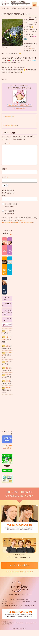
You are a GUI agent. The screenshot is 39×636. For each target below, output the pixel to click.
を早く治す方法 (7, 376)
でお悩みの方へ (7, 332)
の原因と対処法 (7, 382)
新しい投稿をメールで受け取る (11, 212)
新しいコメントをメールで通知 (11, 205)
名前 (4, 169)
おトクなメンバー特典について (7, 312)
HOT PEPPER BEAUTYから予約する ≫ (19, 572)
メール (5, 177)
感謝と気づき (9, 117)
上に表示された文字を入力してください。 (8, 193)
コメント (6, 144)
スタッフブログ (6, 319)
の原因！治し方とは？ (7, 390)
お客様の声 (6, 305)
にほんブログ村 (19, 108)
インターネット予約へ (19, 565)
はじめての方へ (6, 299)
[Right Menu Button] (34, 4)
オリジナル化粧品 (7, 439)
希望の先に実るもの (10, 125)
